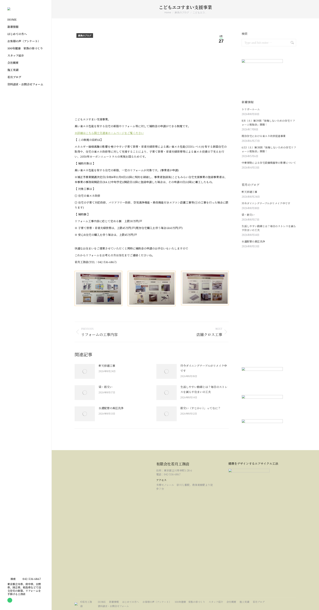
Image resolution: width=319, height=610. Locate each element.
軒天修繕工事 (107, 366)
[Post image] (85, 371)
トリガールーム (251, 109)
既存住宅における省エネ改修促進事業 (264, 136)
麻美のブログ (84, 35)
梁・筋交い (105, 387)
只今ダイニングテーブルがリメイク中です (203, 368)
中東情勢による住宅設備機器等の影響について (269, 162)
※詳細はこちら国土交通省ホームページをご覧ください (109, 133)
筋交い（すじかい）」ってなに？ (200, 408)
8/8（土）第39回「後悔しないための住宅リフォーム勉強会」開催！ (268, 122)
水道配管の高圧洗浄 (111, 408)
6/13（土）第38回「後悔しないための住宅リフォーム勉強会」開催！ (269, 149)
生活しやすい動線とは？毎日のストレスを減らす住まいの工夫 (203, 389)
